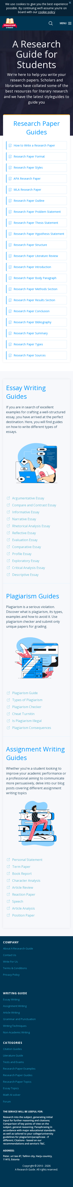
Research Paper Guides (17, 1075)
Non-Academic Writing (16, 1032)
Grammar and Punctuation (19, 1019)
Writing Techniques (15, 1026)
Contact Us (9, 955)
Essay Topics (11, 1088)
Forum (7, 1101)
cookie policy (46, 12)
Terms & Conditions (15, 968)
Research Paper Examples (19, 1068)
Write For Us (10, 961)
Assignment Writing (15, 1006)
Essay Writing (11, 999)
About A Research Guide (18, 948)
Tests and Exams (13, 1062)
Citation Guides (12, 1049)
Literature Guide (13, 1055)
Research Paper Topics (17, 1081)
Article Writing (11, 1012)
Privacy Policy (11, 974)
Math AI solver (11, 1095)
